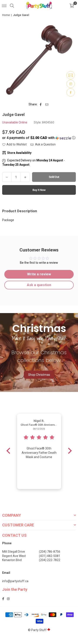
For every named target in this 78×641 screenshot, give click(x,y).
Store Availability (19, 152)
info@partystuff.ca (15, 581)
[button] (72, 5)
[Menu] (4, 5)
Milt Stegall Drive (13, 551)
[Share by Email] (47, 104)
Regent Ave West (14, 556)
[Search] (12, 5)
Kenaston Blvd (12, 560)
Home (6, 15)
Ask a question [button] (39, 285)
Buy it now (39, 190)
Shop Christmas (39, 374)
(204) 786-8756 (49, 551)
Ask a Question (45, 144)
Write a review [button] (39, 274)
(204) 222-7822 (49, 560)
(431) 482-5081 (49, 556)
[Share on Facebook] (40, 104)
